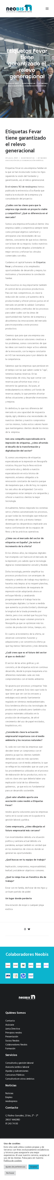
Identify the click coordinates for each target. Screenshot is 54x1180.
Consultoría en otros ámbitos (19, 1079)
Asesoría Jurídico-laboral (17, 1067)
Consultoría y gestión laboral (19, 1063)
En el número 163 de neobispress (21, 187)
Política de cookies (13, 1161)
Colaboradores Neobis (16, 1045)
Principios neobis (13, 1033)
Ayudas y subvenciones (16, 1071)
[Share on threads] (25, 929)
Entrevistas (30, 83)
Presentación (11, 1037)
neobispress (11, 1101)
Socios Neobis (12, 1041)
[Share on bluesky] (29, 929)
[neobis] (19, 8)
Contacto (10, 1021)
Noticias (9, 1093)
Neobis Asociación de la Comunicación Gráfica (28, 84)
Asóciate (9, 1025)
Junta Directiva (12, 1029)
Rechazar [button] (10, 1173)
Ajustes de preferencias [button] (15, 1167)
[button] (47, 8)
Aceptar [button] (33, 1167)
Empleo (8, 1097)
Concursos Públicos (14, 1075)
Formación (10, 1048)
